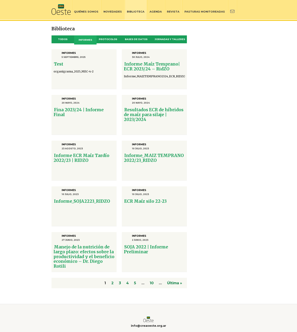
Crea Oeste (61, 9)
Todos (62, 39)
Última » (174, 283)
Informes (85, 39)
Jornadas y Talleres (170, 39)
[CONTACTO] (232, 10)
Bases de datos (136, 39)
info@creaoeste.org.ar (148, 326)
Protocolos (108, 39)
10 (152, 283)
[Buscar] (241, 9)
